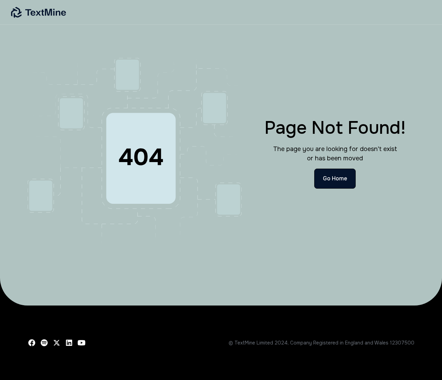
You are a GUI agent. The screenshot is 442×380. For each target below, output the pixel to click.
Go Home (335, 178)
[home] (142, 12)
